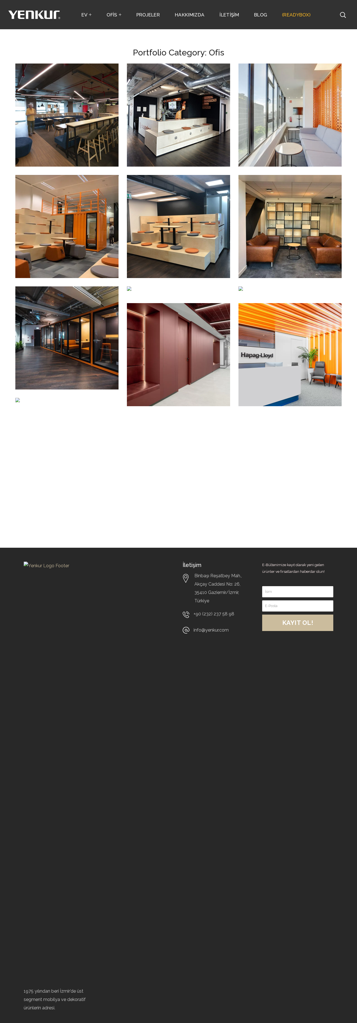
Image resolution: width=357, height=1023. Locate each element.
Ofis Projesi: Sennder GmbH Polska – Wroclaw (65, 304)
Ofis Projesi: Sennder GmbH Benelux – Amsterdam (282, 197)
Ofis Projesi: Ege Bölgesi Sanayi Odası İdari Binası (64, 416)
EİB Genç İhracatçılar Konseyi (59, 81)
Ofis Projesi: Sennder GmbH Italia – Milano (59, 193)
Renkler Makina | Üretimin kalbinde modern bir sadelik (167, 325)
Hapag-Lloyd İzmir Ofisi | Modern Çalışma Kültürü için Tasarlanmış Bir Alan (288, 325)
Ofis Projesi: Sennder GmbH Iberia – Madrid (284, 81)
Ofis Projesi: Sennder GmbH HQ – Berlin (171, 81)
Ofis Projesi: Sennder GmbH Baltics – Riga (171, 193)
